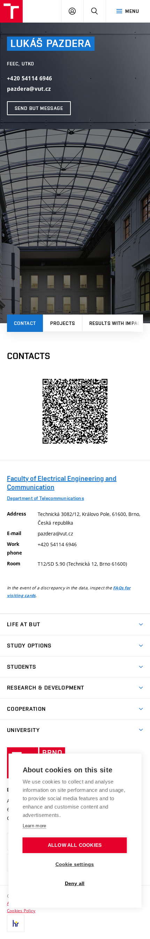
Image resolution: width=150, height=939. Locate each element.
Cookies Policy (21, 910)
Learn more (34, 825)
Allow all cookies (75, 845)
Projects (62, 323)
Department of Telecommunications (45, 498)
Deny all (75, 883)
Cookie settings (74, 864)
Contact (25, 323)
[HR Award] (15, 923)
